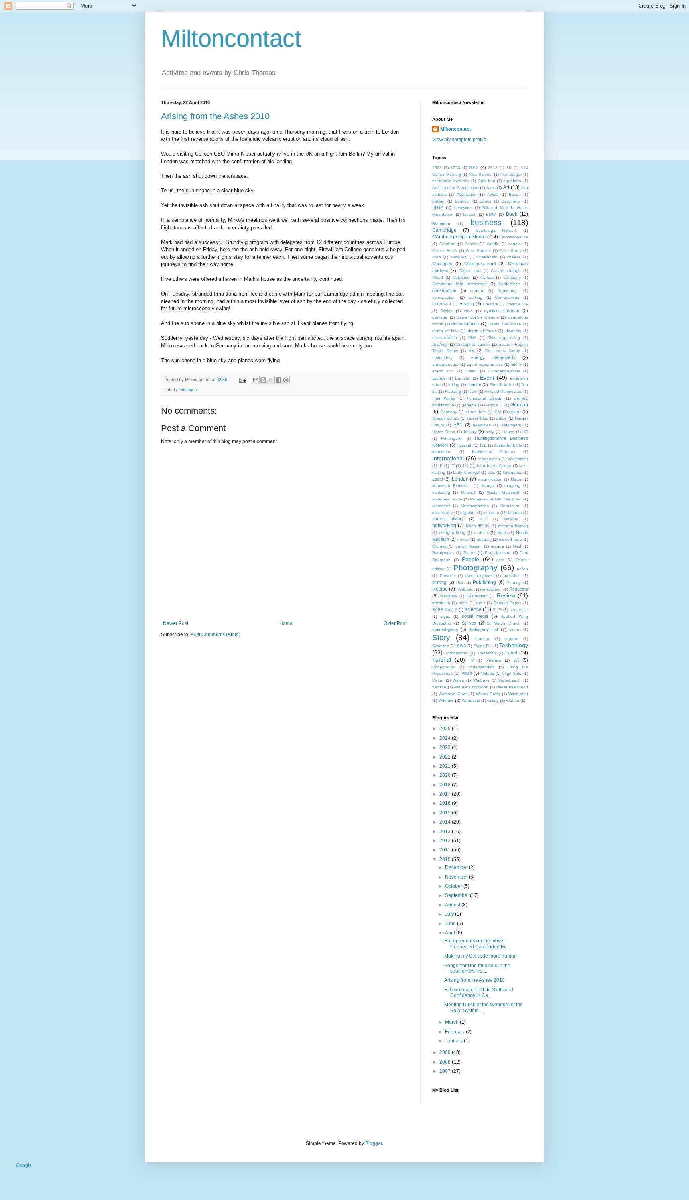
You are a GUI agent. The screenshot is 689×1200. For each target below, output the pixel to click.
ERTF (516, 364)
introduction (489, 459)
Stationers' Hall (483, 629)
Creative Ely (517, 304)
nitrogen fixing (452, 532)
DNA (472, 337)
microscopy (442, 512)
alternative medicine (451, 181)
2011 (445, 850)
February (455, 1031)
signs (445, 616)
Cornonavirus (507, 297)
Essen (471, 371)
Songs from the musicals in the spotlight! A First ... (477, 968)
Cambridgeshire (513, 237)
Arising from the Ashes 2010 (215, 116)
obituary (484, 539)
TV (471, 660)
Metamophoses (475, 506)
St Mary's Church (504, 623)
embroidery (442, 357)
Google (24, 1165)
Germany (448, 412)
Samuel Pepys (507, 603)
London (460, 479)
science (473, 609)
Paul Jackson (497, 552)
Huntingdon (452, 438)
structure (482, 638)
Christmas (442, 263)
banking (462, 201)
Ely (471, 350)
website (439, 687)
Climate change (506, 270)
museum (491, 512)
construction (444, 290)
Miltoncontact (231, 38)
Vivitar (437, 680)
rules (480, 603)
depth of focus (482, 331)
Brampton (441, 223)
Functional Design (484, 398)
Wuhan (512, 700)
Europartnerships (504, 371)
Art (506, 187)
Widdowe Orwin (453, 694)
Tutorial (441, 659)
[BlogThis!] (263, 380)
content (477, 290)
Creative (490, 304)
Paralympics (443, 552)
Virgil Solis (511, 673)
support (511, 638)
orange (497, 546)
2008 (445, 1062)
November (457, 877)
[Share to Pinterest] (286, 380)
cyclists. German (501, 310)
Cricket (446, 311)
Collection (461, 277)
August (453, 905)
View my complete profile (459, 139)
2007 (445, 1071)
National (514, 512)
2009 (445, 1052)
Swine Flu (483, 646)
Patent (469, 552)
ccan (436, 257)
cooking (475, 297)
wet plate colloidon (471, 687)
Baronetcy (511, 201)
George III (493, 405)
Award (493, 194)
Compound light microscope (459, 284)
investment (518, 459)
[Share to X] (271, 380)
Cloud (437, 277)
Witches (446, 700)
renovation (492, 589)
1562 (437, 168)
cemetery (459, 257)
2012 (473, 167)
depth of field (445, 331)
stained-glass (445, 629)
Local (437, 479)
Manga (487, 485)
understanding (481, 667)
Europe (439, 378)
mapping (512, 485)
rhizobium (441, 603)
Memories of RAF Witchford (495, 499)
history (470, 431)
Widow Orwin (488, 694)
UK (516, 660)
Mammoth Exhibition (451, 485)
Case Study (510, 250)
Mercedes (441, 506)
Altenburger (511, 174)
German (519, 405)
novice (463, 539)
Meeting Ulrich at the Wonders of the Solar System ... (483, 1007)
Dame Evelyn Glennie (477, 317)
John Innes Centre (493, 465)
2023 (445, 747)
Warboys (481, 680)
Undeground (443, 667)
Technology (513, 645)
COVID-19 (441, 304)
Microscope (510, 506)
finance (474, 384)
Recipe (440, 589)
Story (441, 637)
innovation (441, 451)
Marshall (468, 492)
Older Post (395, 623)
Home (286, 623)
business (188, 389)
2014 (445, 822)
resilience (448, 596)
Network (510, 519)
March (452, 1022)
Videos (487, 673)
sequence (519, 609)
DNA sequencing (503, 337)
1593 (455, 168)
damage (439, 317)
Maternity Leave (447, 499)
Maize (516, 479)
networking (444, 525)
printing (439, 582)
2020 (445, 775)
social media (475, 616)
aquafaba (512, 181)
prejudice (512, 575)
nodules (481, 532)
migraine (468, 512)
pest (500, 560)
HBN (458, 424)
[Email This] (256, 380)
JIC (465, 465)
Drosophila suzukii (473, 344)
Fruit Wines (443, 398)
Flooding (453, 391)
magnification (490, 479)
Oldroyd (439, 546)
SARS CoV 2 (444, 609)
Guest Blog (477, 418)
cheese (514, 257)
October (454, 886)
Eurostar (462, 378)
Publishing (484, 582)
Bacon (515, 194)
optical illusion (468, 546)
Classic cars (470, 270)
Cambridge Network (496, 230)
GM (497, 412)
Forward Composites (503, 391)
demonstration (465, 323)
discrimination (444, 337)
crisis (468, 311)
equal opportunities (485, 364)
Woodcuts (471, 700)
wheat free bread (512, 687)
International (448, 458)
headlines (482, 425)
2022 (445, 757)
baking (438, 201)
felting (453, 384)
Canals (471, 244)
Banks (485, 201)
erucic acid (443, 371)
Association (467, 194)
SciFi (497, 609)
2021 (445, 766)
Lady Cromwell (466, 472)
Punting (513, 582)
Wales (458, 680)
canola (514, 244)
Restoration (477, 596)
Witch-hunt (518, 694)
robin (463, 603)
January (454, 1041)
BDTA (437, 207)
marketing (441, 492)
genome (469, 405)
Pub (460, 582)
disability (513, 331)
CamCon (447, 244)
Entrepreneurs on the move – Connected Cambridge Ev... (477, 943)
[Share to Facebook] (278, 380)
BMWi (491, 214)
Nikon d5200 (478, 526)
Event (487, 377)
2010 (445, 859)
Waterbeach (509, 680)
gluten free (475, 412)
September (457, 895)
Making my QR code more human (480, 956)
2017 (445, 794)
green (514, 411)
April (450, 933)
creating (466, 303)
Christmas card (480, 263)
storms (515, 629)
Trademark (487, 653)
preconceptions (479, 575)
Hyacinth (464, 445)
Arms (491, 187)
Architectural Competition (455, 187)
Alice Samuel (481, 174)
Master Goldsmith (503, 492)
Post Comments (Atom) (215, 634)
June (451, 923)
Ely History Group (502, 351)
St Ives (469, 623)
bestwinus (463, 207)
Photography (475, 568)
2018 (445, 785)
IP (441, 465)
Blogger (373, 1143)
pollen (522, 569)
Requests (518, 589)
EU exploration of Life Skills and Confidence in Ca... (478, 992)
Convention (508, 290)
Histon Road (443, 432)
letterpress (512, 472)
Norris (502, 532)
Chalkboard (487, 257)
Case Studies (478, 250)
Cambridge (444, 230)
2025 (445, 728)
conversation (444, 297)
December (457, 867)
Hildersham (510, 425)
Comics (487, 277)
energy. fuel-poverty (493, 357)
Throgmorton (457, 653)
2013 (493, 168)
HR (525, 432)
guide (501, 418)
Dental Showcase (505, 324)
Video (466, 673)
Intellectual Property (494, 451)
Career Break (444, 250)
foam (472, 391)
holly (490, 432)
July (450, 914)
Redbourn (466, 589)
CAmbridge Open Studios (460, 237)
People (470, 559)
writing (493, 700)
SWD (461, 646)
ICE (483, 445)
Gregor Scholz (445, 418)
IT (452, 465)
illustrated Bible (508, 445)
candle (493, 244)
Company (512, 277)
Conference (509, 284)
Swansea (440, 646)
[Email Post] (242, 379)
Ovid (517, 546)
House (508, 432)
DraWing (440, 344)
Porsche (447, 575)
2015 (445, 813)
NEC (484, 519)
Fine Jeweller (502, 384)
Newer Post (175, 623)
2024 (445, 738)
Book (511, 214)
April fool (486, 181)
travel (511, 653)
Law (491, 472)
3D (509, 168)
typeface (494, 660)
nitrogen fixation (513, 526)
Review (506, 595)
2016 (445, 803)
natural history (448, 518)
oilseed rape (510, 539)
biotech (469, 214)
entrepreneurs (445, 364)
